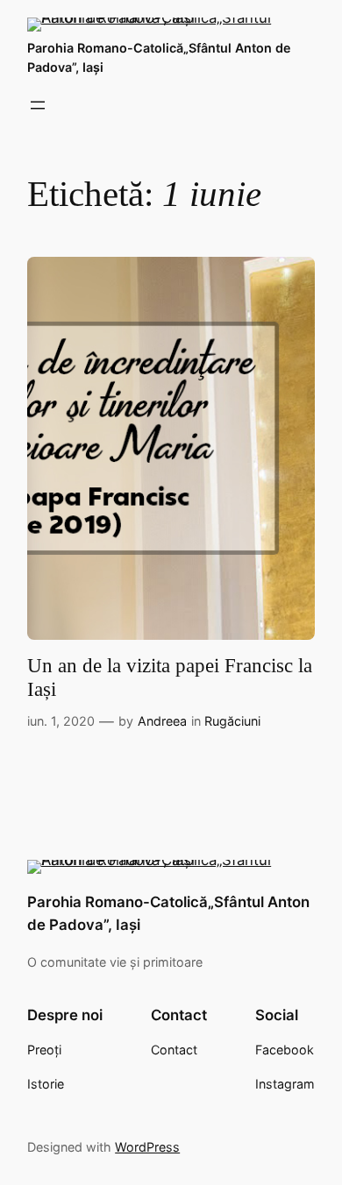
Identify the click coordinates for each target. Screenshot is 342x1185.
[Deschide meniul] (37, 105)
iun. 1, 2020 (61, 720)
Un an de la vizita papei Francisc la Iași (169, 677)
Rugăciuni (232, 720)
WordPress (147, 1146)
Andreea (162, 720)
